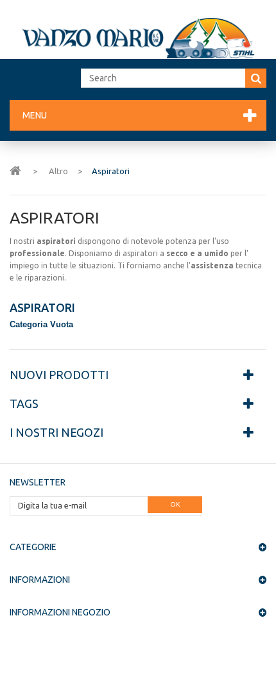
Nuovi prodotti (59, 374)
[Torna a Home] (15, 170)
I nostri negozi (56, 432)
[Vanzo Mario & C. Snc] (138, 38)
